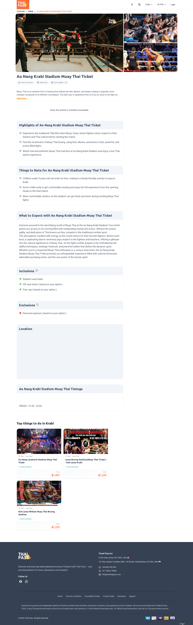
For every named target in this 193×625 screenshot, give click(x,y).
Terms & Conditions (73, 596)
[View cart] (139, 4)
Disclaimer (122, 596)
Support (132, 596)
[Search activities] (132, 4)
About (60, 596)
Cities (147, 4)
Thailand (21, 11)
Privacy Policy (108, 596)
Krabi (30, 11)
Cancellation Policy (92, 596)
